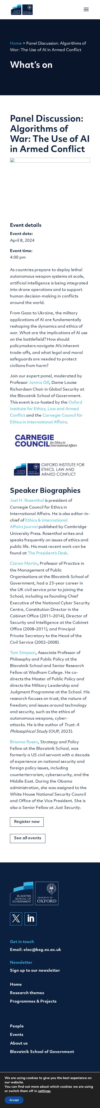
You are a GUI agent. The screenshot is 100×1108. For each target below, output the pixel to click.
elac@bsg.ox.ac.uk (42, 950)
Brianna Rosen (24, 742)
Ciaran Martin (24, 564)
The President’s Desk (47, 553)
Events (16, 1035)
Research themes (27, 993)
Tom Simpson (23, 653)
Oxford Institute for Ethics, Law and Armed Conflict (46, 409)
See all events (27, 838)
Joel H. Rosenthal (27, 501)
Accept (14, 1100)
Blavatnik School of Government (42, 1052)
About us (19, 1044)
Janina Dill (39, 383)
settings (44, 1091)
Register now (27, 822)
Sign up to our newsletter (35, 971)
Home (16, 44)
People (17, 1026)
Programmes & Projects (33, 1002)
